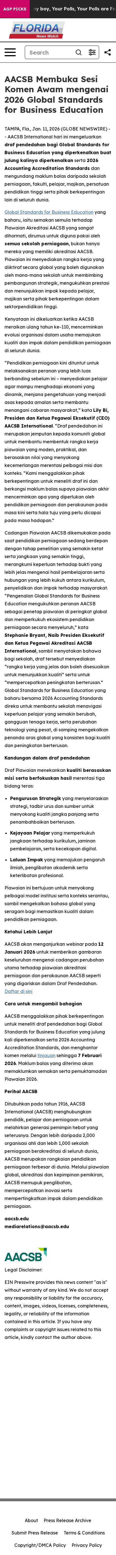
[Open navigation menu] (10, 52)
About (31, 1520)
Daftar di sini (18, 991)
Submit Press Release (35, 1533)
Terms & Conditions (84, 1533)
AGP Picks (14, 9)
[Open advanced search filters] (92, 52)
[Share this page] (107, 52)
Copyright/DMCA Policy (40, 1545)
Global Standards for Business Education (49, 212)
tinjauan (46, 1055)
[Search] (78, 52)
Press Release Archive (67, 1520)
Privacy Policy (87, 1545)
